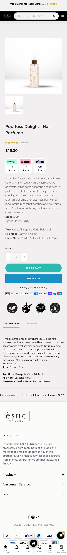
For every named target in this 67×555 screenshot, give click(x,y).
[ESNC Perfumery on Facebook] (29, 517)
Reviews (32, 323)
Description (11, 323)
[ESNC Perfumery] (7, 16)
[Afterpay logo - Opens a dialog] (11, 161)
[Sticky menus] (33, 543)
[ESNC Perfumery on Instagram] (32, 517)
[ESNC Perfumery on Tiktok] (37, 517)
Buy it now (34, 278)
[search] (54, 16)
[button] (12, 143)
